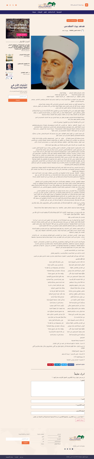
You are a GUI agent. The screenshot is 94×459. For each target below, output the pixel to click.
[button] (70, 364)
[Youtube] (7, 5)
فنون (45, 12)
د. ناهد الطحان (25, 72)
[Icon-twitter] (69, 449)
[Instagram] (10, 5)
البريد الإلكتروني (80, 404)
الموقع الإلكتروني (80, 410)
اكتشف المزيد (22, 34)
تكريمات (40, 12)
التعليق (82, 380)
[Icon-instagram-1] (67, 449)
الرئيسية (59, 12)
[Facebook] (16, 5)
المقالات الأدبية (71, 20)
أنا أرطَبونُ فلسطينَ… (23, 63)
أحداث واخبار (51, 12)
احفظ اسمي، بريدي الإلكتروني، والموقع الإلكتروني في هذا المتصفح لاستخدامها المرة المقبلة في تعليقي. (58, 416)
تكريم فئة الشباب (24, 54)
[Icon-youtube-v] (65, 449)
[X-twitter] (13, 5)
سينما (34, 12)
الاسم (83, 399)
